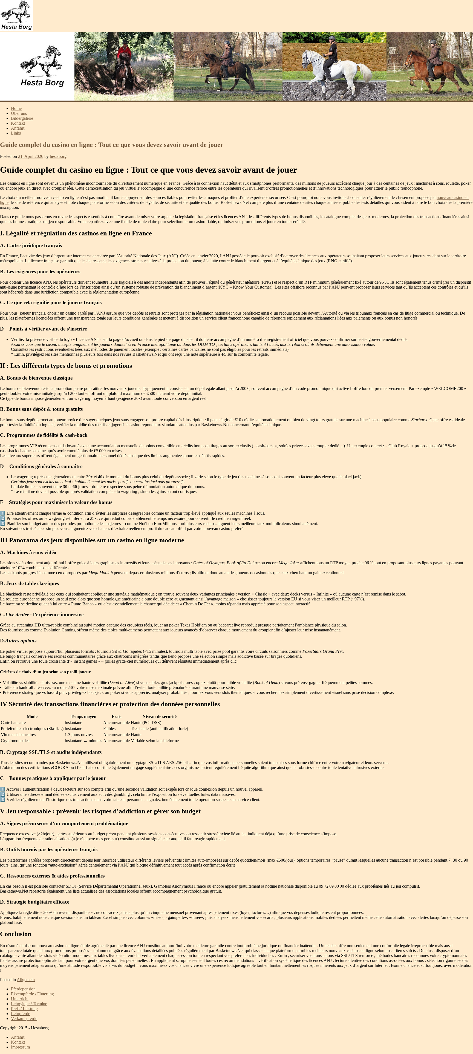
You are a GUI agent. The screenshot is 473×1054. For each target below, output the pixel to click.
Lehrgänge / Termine (29, 1003)
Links (16, 133)
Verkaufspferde (24, 1018)
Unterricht (19, 998)
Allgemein (26, 979)
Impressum (20, 1047)
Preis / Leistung (24, 1008)
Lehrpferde (20, 1013)
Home (16, 108)
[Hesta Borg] (16, 29)
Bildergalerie (22, 118)
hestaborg (58, 156)
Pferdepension (23, 989)
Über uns (19, 113)
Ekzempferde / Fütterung (32, 994)
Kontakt (18, 123)
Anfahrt (17, 128)
